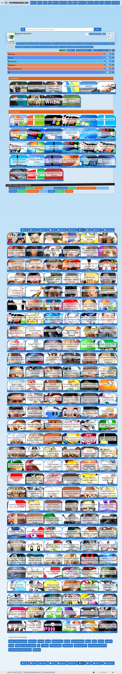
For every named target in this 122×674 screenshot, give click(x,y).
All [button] (89, 230)
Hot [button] (82, 230)
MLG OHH (10, 58)
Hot (45, 2)
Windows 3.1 (55, 43)
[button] (86, 34)
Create (82, 2)
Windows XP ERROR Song (15, 69)
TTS (70, 2)
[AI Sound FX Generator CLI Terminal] (23, 672)
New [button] (53, 230)
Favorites (91, 2)
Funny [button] (34, 230)
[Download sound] (107, 54)
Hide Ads (108, 2)
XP (9, 72)
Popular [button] (43, 230)
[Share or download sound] (104, 54)
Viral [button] (25, 230)
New (75, 2)
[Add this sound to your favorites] (113, 54)
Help (97, 2)
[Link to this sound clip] (110, 54)
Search (34, 2)
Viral (50, 2)
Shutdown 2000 (12, 61)
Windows (28, 43)
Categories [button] (109, 230)
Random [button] (73, 230)
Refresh (72, 51)
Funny (40, 2)
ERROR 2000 (11, 54)
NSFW (97, 230)
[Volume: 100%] (113, 672)
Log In (115, 2)
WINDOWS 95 (11, 65)
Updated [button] (62, 230)
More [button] (101, 2)
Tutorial (63, 50)
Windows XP (20, 43)
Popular (56, 2)
